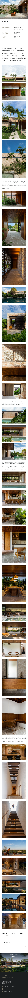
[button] (25, 2)
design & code (22, 997)
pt (2, 995)
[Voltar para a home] (7, 3)
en (5, 995)
